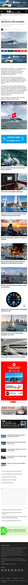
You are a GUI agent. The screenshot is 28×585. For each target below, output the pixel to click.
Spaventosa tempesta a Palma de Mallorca (16, 463)
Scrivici (22, 578)
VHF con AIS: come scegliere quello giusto (12, 191)
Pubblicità (9, 578)
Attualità (13, 19)
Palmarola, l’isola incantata (7, 482)
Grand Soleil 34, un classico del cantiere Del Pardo (12, 509)
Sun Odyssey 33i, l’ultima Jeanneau (9, 476)
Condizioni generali (5, 564)
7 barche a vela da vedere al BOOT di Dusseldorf (12, 471)
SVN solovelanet (4, 19)
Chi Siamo (3, 578)
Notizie (9, 19)
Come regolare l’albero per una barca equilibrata (13, 357)
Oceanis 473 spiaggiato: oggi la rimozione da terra (12, 474)
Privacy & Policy (15, 578)
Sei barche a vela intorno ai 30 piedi (9, 479)
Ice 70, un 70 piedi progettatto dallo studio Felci (11, 520)
